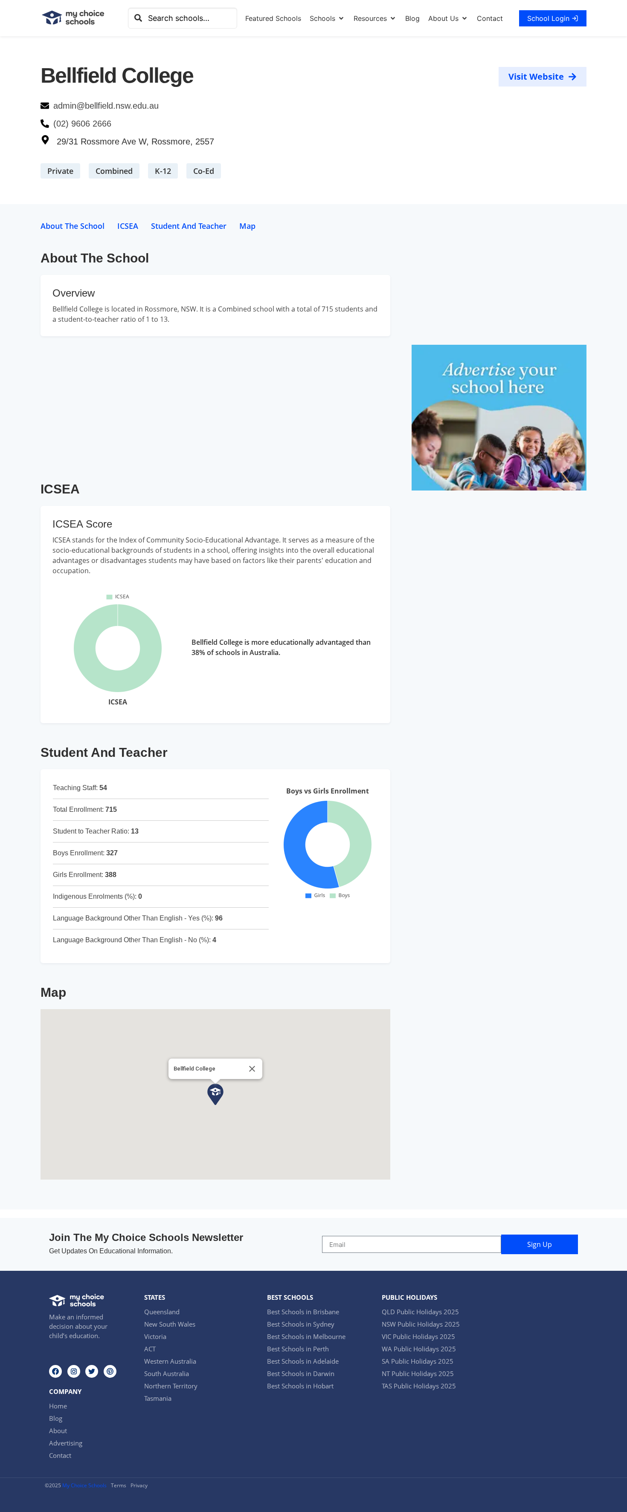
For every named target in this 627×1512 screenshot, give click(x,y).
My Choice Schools (84, 1485)
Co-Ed (203, 171)
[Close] (252, 1069)
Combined (114, 171)
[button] (327, 18)
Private (60, 171)
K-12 (163, 171)
